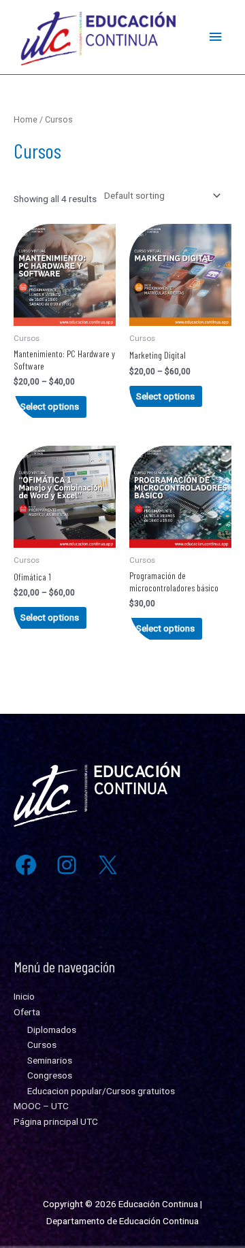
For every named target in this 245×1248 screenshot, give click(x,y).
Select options (49, 406)
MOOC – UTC (41, 1105)
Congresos (49, 1075)
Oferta (27, 1011)
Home (25, 119)
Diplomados (51, 1029)
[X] (107, 865)
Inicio (24, 996)
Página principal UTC (56, 1121)
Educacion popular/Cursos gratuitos (101, 1090)
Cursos (41, 1044)
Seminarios (49, 1060)
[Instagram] (66, 865)
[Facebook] (26, 865)
